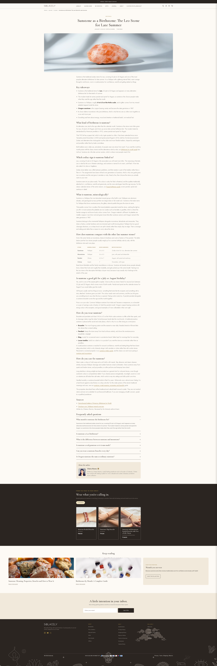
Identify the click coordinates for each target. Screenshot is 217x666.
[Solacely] (49, 6)
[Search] (163, 6)
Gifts (106, 6)
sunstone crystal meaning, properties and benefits (109, 385)
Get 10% (126, 610)
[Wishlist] (169, 6)
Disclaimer (121, 641)
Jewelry (78, 6)
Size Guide (91, 638)
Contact (149, 638)
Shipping (165, 655)
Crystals (55, 10)
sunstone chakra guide (106, 351)
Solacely (150, 624)
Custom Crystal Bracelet (134, 6)
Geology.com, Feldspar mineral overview (91, 406)
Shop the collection (153, 576)
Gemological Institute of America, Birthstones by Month (94, 403)
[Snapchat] (50, 633)
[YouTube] (47, 633)
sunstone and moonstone (84, 353)
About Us (149, 626)
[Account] (166, 6)
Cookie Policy (121, 644)
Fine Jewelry (91, 629)
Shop (89, 624)
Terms (161, 655)
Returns (171, 655)
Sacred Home (88, 6)
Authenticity (121, 626)
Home (45, 10)
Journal (114, 6)
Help (119, 624)
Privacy (157, 655)
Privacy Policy (121, 629)
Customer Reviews (152, 632)
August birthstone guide (113, 187)
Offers (90, 641)
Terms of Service (122, 638)
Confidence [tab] (80, 502)
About (121, 6)
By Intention (98, 6)
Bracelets (90, 626)
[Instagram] (45, 633)
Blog (148, 635)
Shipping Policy (122, 632)
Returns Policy (122, 635)
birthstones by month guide (129, 149)
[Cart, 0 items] (172, 6)
